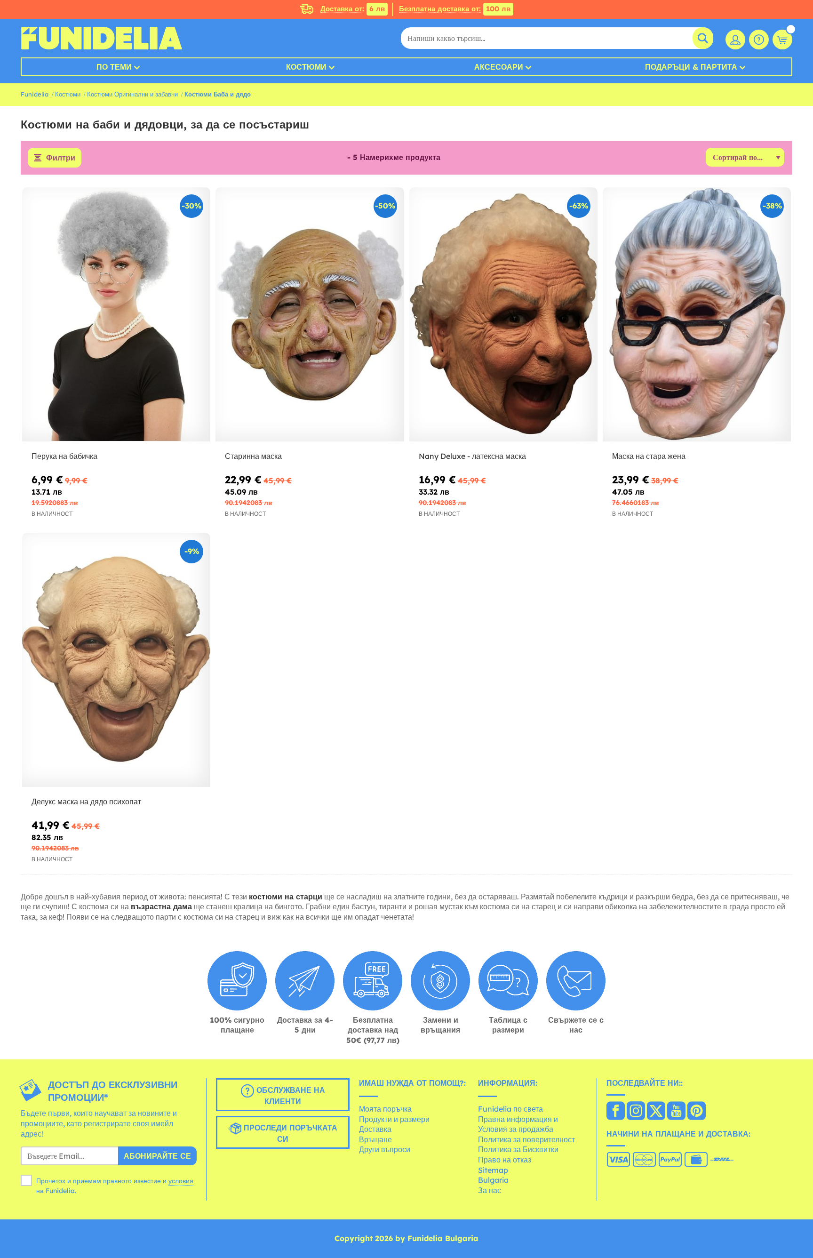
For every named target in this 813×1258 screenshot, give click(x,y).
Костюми (306, 67)
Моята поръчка (385, 1109)
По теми (114, 67)
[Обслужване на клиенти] (759, 39)
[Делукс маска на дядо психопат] (116, 660)
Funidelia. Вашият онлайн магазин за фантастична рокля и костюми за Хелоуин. (101, 38)
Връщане (375, 1139)
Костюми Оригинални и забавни (132, 94)
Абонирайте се (157, 1156)
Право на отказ (504, 1159)
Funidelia (34, 94)
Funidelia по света (510, 1109)
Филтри (60, 157)
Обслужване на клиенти (289, 1096)
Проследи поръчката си (289, 1133)
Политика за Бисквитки (518, 1149)
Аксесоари (498, 67)
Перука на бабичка (64, 456)
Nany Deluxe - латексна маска (472, 456)
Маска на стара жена (648, 456)
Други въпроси (384, 1149)
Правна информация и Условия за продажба (518, 1124)
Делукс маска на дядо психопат (86, 801)
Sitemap (493, 1170)
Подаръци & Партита (691, 67)
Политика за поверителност (526, 1139)
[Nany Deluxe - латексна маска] (503, 314)
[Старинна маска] (309, 314)
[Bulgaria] (615, 1111)
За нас (489, 1190)
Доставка (375, 1129)
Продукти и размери (394, 1119)
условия (180, 1181)
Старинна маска (253, 456)
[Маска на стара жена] (697, 314)
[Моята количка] (782, 39)
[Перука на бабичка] (116, 314)
